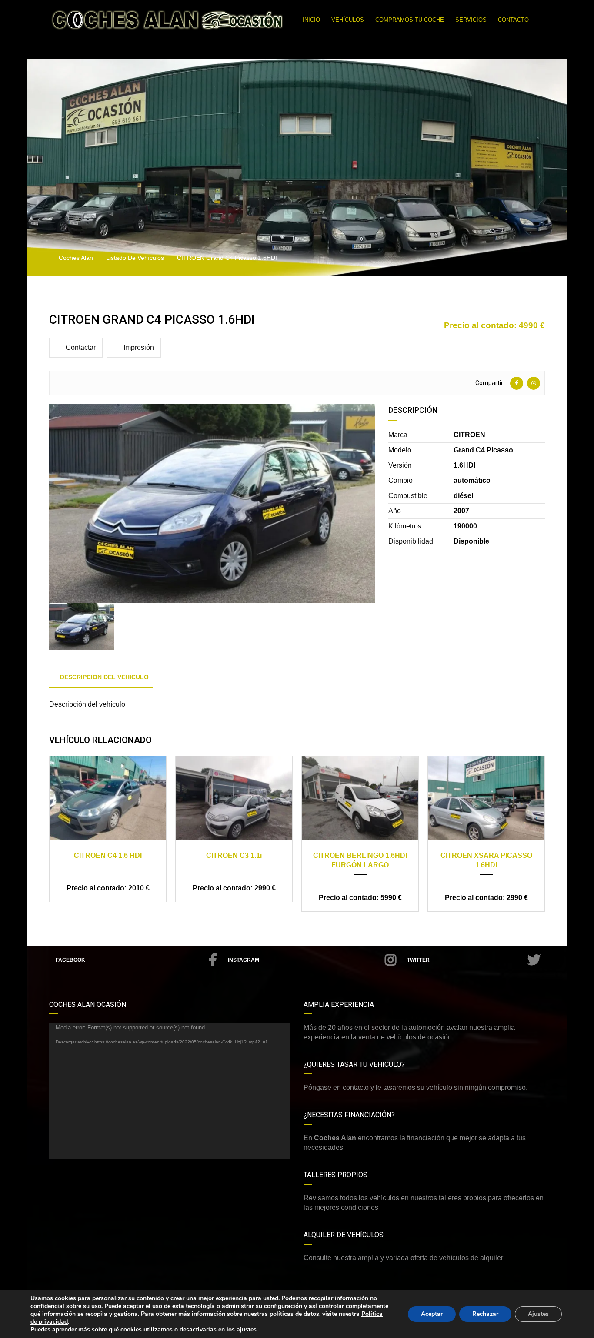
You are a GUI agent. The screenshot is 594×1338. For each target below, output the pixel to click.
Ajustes (538, 1314)
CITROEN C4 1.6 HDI (108, 855)
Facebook (70, 960)
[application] (169, 1091)
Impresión (138, 347)
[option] (212, 503)
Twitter (418, 960)
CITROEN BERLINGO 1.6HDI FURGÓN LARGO (360, 860)
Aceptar (432, 1314)
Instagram (243, 960)
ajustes (247, 1330)
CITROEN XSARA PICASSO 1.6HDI (486, 860)
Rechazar (485, 1314)
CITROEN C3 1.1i (234, 855)
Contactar (81, 347)
